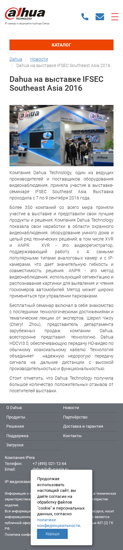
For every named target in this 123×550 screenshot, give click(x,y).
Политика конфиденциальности (30, 535)
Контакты (72, 435)
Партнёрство (75, 417)
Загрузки (15, 445)
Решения (15, 426)
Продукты (15, 417)
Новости (71, 407)
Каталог (61, 44)
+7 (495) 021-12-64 (49, 463)
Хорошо (52, 534)
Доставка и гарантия (83, 426)
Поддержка (17, 435)
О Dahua (14, 407)
